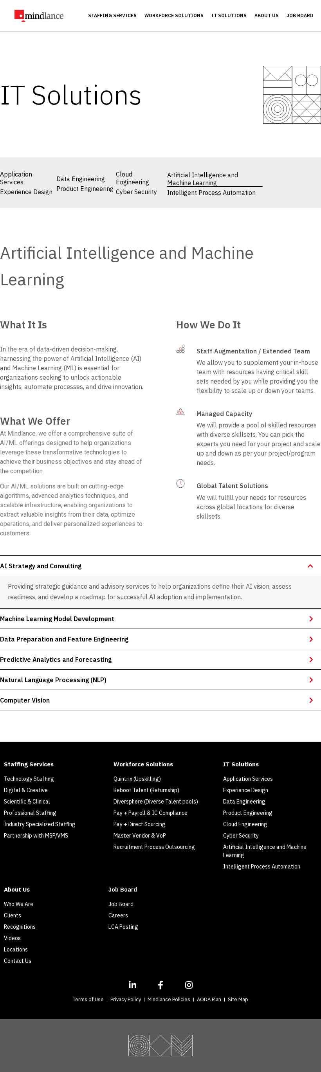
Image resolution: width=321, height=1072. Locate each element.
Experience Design (26, 192)
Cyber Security (136, 192)
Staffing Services (112, 15)
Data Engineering (80, 179)
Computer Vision (25, 700)
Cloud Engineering (132, 178)
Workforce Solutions (174, 15)
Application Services (16, 178)
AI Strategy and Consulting (40, 566)
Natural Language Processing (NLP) (53, 680)
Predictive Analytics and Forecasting (56, 659)
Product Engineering (85, 189)
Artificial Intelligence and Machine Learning (202, 179)
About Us (266, 15)
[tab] (160, 566)
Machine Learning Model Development (57, 619)
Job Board (300, 15)
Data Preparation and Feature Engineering (64, 639)
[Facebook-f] (160, 985)
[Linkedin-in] (132, 985)
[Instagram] (188, 985)
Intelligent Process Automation (211, 192)
